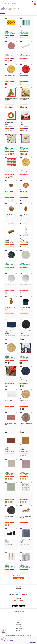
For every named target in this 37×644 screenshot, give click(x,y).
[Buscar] (35, 4)
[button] (7, 13)
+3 (13, 107)
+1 (13, 478)
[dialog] (18, 640)
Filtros (3, 13)
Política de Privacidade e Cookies (8, 640)
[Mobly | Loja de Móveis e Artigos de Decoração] (5, 1)
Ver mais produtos (18, 578)
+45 (13, 223)
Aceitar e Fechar (33, 642)
